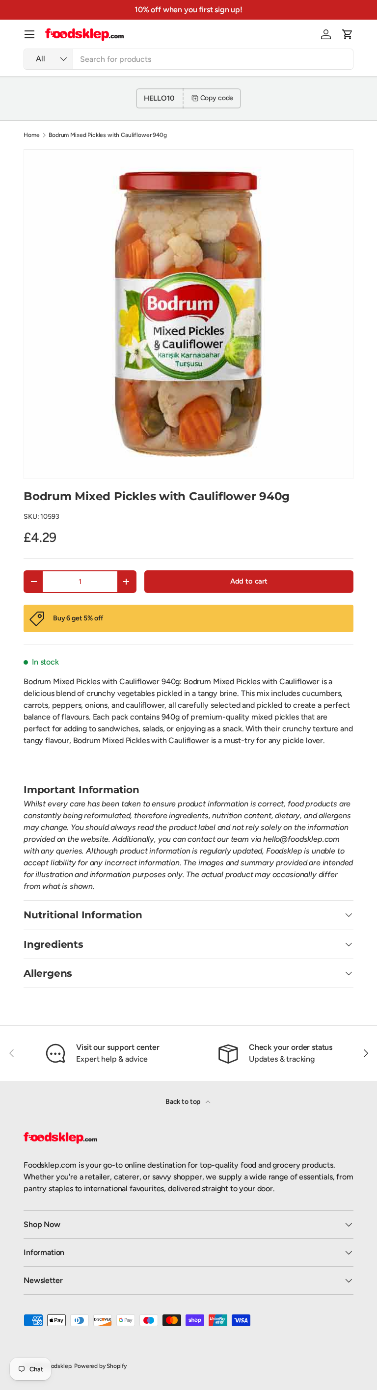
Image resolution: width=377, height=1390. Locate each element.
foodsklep (58, 1366)
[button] (347, 34)
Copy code (217, 98)
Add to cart (249, 581)
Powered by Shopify (100, 1366)
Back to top (183, 1101)
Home (31, 135)
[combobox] (188, 59)
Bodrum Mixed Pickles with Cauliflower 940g (107, 135)
